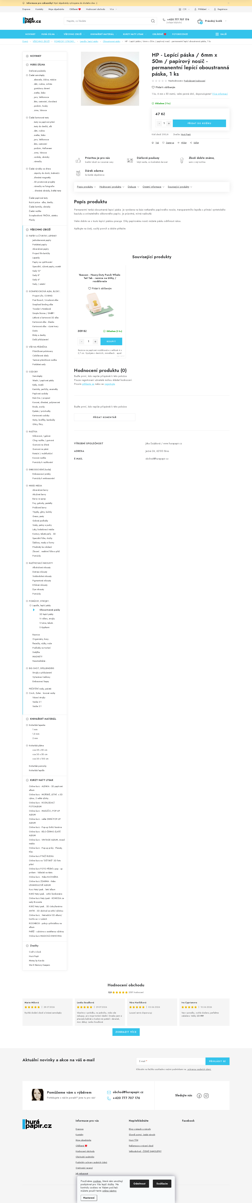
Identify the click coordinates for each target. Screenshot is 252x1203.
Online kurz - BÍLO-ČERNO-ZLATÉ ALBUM (45, 833)
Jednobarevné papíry (42, 240)
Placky (32, 219)
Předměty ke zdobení (42, 547)
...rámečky (37, 161)
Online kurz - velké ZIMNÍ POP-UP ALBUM (45, 821)
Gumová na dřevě (41, 444)
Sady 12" (37, 270)
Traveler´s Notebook (42, 308)
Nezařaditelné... (40, 661)
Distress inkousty (40, 571)
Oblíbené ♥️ (75, 9)
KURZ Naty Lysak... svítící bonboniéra (45, 893)
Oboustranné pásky (50, 609)
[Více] (221, 34)
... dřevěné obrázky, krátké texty (47, 190)
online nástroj (109, 1190)
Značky (34, 945)
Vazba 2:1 (37, 701)
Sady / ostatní (39, 284)
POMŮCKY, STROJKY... (39, 601)
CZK (184, 9)
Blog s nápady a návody (140, 1129)
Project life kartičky (41, 253)
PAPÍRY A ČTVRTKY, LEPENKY (43, 235)
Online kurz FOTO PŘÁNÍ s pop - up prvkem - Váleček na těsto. (46, 870)
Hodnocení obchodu (95, 9)
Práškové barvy (39, 507)
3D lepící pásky (46, 614)
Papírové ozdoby (40, 393)
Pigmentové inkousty (42, 580)
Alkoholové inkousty (42, 567)
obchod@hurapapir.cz (128, 1092)
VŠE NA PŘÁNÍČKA (38, 346)
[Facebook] (199, 1095)
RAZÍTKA (33, 431)
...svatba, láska (39, 92)
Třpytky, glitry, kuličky (42, 511)
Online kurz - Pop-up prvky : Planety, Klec (45, 850)
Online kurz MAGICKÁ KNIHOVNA (45, 935)
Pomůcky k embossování (44, 478)
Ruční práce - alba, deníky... (41, 202)
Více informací (220, 94)
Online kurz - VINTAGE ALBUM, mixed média (47, 841)
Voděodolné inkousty (42, 576)
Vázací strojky (39, 697)
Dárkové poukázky (37, 70)
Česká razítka (35, 211)
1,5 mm (36, 733)
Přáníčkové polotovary (43, 351)
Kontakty (39, 9)
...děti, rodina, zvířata (42, 84)
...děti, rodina (39, 130)
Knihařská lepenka (37, 725)
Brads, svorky (39, 406)
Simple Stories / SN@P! (43, 313)
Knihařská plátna (36, 745)
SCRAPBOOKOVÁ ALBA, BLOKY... (45, 291)
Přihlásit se (217, 1061)
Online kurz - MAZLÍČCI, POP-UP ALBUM (44, 812)
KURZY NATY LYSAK (41, 780)
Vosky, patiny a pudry (42, 525)
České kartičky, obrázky (39, 206)
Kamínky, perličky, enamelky (45, 389)
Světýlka (36, 652)
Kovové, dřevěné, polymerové (46, 402)
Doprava (26, 9)
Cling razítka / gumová (43, 440)
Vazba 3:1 (37, 706)
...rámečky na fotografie (43, 186)
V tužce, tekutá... (47, 623)
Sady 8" (36, 275)
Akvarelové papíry (41, 248)
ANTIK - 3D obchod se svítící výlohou (46, 910)
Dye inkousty (38, 589)
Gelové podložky (40, 520)
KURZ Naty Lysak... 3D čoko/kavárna (45, 906)
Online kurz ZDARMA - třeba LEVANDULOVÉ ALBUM (42, 883)
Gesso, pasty (38, 516)
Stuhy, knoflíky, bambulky (44, 419)
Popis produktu (85, 186)
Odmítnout (139, 1183)
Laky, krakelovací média (43, 529)
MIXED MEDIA (35, 485)
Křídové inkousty (40, 585)
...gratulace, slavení (41, 88)
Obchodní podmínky (85, 1156)
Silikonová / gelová (41, 436)
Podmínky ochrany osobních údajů (91, 1162)
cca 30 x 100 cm (41, 758)
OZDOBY (33, 371)
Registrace (222, 9)
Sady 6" (36, 279)
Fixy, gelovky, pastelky (42, 503)
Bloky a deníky (39, 335)
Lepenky (36, 257)
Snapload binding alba (43, 304)
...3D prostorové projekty (44, 181)
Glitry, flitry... (38, 424)
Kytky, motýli (38, 384)
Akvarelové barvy (40, 490)
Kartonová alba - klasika (43, 322)
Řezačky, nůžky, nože (42, 643)
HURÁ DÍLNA (37, 64)
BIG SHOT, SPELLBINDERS (41, 668)
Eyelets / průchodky (42, 411)
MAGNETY (37, 656)
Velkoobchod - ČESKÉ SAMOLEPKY (145, 1151)
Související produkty (178, 186)
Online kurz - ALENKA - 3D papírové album (46, 788)
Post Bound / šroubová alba (45, 300)
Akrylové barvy (39, 494)
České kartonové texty (39, 117)
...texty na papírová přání (44, 122)
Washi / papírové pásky (43, 380)
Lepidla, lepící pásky (42, 605)
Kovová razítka (39, 457)
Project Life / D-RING (43, 295)
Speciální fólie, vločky (42, 538)
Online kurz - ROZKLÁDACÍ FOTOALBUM (42, 804)
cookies (97, 1181)
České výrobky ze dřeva (40, 168)
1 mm (35, 729)
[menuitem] (30, 34)
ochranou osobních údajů (199, 1069)
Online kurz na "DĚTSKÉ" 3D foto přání (45, 862)
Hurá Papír (186, 134)
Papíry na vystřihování (42, 262)
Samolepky (37, 376)
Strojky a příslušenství (42, 672)
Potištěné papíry (40, 244)
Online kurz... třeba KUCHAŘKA (43, 876)
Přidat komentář (105, 417)
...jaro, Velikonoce (41, 97)
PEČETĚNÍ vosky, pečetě (40, 688)
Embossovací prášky (42, 473)
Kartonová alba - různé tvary (45, 326)
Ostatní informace (152, 186)
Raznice (36, 634)
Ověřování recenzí (84, 1167)
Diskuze (132, 186)
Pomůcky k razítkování (43, 462)
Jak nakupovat (82, 1173)
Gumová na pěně (40, 449)
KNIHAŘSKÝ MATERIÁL (43, 719)
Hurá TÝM (133, 1140)
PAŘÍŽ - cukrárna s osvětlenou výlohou (46, 931)
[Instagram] (206, 1095)
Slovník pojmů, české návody (142, 1134)
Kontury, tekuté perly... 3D (44, 533)
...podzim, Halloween (42, 148)
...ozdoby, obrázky (41, 157)
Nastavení (88, 1197)
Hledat (153, 21)
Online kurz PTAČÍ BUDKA (41, 856)
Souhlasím (162, 1183)
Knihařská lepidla (36, 770)
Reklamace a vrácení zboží (141, 1145)
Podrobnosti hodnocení (194, 80)
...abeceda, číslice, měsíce (44, 79)
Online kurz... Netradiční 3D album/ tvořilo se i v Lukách (45, 917)
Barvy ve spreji (39, 498)
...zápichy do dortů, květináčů (46, 173)
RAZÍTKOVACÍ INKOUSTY (41, 563)
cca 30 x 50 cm (40, 754)
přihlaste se (88, 384)
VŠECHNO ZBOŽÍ (40, 229)
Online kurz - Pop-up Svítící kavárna (45, 827)
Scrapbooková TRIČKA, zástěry (43, 215)
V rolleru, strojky (47, 618)
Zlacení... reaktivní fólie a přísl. (46, 551)
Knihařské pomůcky (38, 766)
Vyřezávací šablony (41, 677)
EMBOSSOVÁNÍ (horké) (40, 469)
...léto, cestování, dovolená (45, 101)
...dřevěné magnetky (42, 177)
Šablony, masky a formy (43, 542)
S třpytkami (45, 627)
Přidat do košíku (199, 123)
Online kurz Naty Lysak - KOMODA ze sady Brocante (46, 900)
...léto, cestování (40, 143)
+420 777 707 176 (178, 19)
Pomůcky (37, 555)
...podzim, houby (40, 105)
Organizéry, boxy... (41, 639)
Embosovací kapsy (41, 681)
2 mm (35, 738)
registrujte (110, 384)
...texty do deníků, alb (42, 126)
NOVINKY (35, 56)
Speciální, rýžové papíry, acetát (47, 266)
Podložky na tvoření (42, 647)
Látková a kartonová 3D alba (46, 317)
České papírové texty (38, 198)
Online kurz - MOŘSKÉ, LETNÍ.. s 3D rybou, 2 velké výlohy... (46, 796)
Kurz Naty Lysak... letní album (42, 889)
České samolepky (37, 75)
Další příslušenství (41, 339)
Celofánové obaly (41, 355)
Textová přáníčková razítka (45, 360)
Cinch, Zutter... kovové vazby (42, 693)
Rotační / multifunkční (42, 453)
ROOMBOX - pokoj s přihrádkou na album (45, 925)
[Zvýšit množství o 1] (169, 123)
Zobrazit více (126, 1032)
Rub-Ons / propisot (41, 398)
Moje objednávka (56, 9)
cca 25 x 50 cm (40, 749)
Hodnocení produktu (110, 186)
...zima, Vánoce (40, 110)
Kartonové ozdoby (41, 415)
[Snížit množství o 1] (159, 123)
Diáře (35, 330)
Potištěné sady (39, 364)
